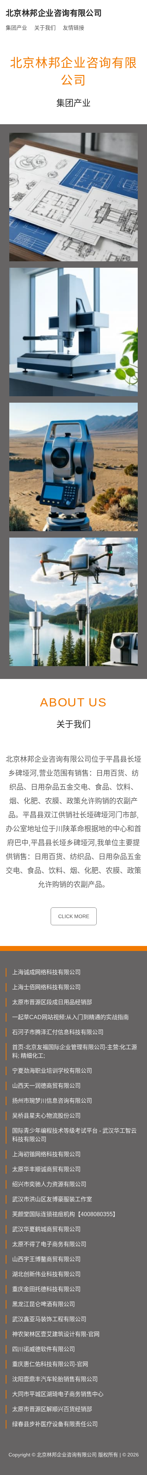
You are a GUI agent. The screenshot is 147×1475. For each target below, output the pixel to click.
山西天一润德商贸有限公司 (46, 1086)
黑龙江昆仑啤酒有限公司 (43, 1304)
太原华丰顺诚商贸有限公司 (46, 1169)
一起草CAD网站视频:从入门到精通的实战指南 (70, 1017)
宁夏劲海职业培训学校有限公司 (52, 1071)
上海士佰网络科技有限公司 (46, 987)
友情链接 (73, 28)
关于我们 (45, 28)
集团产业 (16, 28)
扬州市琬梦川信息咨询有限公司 (52, 1101)
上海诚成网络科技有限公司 (46, 972)
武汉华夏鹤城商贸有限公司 (46, 1229)
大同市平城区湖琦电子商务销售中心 (57, 1394)
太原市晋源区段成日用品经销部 (52, 1002)
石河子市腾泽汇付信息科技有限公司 (57, 1032)
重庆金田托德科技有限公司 (46, 1289)
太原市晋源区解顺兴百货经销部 (52, 1409)
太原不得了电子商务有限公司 (49, 1244)
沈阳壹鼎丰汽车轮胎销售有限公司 (55, 1379)
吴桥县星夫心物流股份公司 (46, 1116)
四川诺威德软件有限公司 (43, 1349)
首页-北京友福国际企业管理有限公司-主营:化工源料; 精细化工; (74, 1051)
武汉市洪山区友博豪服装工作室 (52, 1199)
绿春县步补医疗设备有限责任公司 (55, 1424)
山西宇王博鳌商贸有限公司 (46, 1259)
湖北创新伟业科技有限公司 (46, 1274)
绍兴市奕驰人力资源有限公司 (49, 1184)
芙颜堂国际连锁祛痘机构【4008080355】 (65, 1214)
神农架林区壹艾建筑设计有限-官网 (56, 1334)
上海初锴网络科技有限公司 (46, 1154)
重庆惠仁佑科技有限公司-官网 (50, 1364)
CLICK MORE (73, 916)
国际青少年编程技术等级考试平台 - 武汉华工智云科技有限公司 (74, 1135)
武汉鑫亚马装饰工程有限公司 (49, 1319)
